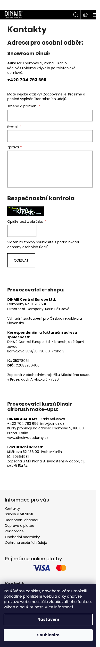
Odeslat (21, 260)
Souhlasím (48, 635)
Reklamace (14, 531)
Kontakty (12, 508)
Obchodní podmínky (22, 537)
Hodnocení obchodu (22, 520)
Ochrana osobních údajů (26, 542)
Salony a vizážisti (19, 514)
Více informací (59, 607)
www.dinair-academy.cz (27, 437)
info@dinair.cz (52, 423)
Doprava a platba (19, 525)
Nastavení (48, 619)
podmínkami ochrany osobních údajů (43, 244)
